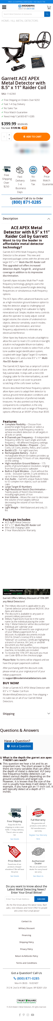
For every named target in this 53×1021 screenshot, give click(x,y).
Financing (26, 935)
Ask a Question (20, 746)
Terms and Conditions (26, 963)
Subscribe (41, 899)
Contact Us (26, 921)
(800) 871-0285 (26, 202)
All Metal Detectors (24, 20)
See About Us (38, 876)
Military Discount (27, 928)
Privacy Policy (26, 949)
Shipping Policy (26, 942)
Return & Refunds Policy (26, 956)
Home (5, 20)
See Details (14, 839)
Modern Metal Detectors (22, 1007)
